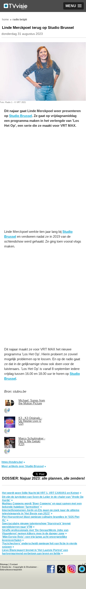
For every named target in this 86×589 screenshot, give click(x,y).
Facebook (51, 568)
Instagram (71, 568)
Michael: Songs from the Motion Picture (32, 402)
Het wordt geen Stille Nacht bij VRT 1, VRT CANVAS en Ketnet (40, 492)
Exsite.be (6, 567)
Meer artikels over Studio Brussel (23, 466)
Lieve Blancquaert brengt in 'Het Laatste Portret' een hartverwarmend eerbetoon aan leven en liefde (35, 552)
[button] (73, 6)
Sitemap (4, 564)
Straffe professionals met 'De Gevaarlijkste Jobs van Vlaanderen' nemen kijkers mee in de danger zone (35, 532)
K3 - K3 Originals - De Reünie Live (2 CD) (30, 420)
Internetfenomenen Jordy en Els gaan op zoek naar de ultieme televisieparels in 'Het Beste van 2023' (40, 512)
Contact (14, 564)
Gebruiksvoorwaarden (11, 570)
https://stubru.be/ (12, 462)
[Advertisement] (43, 181)
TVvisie (82, 568)
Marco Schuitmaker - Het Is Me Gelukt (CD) (32, 441)
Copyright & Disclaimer (25, 567)
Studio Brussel (20, 116)
